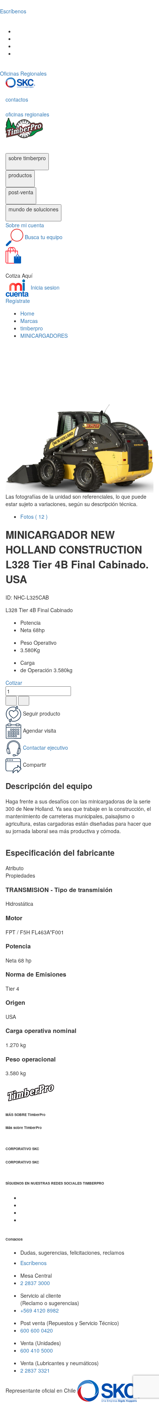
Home (27, 313)
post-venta (21, 192)
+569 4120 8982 (39, 1310)
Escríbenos (33, 1263)
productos (20, 175)
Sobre (25, 225)
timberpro (31, 328)
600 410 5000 (36, 1350)
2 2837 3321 (35, 1370)
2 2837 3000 (35, 1283)
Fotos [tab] (34, 516)
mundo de (33, 209)
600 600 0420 (36, 1330)
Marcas (29, 320)
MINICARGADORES (44, 335)
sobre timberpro (27, 158)
